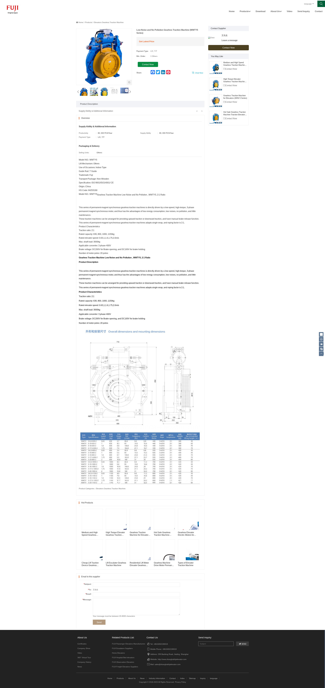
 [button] (130, 92)
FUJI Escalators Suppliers (122, 648)
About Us (276, 11)
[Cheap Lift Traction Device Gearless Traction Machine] (92, 549)
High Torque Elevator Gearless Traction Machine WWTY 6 (234, 80)
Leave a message (230, 40)
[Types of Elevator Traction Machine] (188, 549)
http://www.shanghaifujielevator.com (172, 659)
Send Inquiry (303, 11)
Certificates (81, 644)
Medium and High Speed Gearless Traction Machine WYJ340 (234, 63)
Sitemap (192, 678)
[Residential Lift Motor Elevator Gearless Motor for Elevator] (140, 549)
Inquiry (203, 678)
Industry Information (157, 678)
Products (245, 11)
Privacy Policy (180, 682)
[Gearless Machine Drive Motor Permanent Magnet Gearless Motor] (164, 549)
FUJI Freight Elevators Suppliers (125, 667)
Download (260, 11)
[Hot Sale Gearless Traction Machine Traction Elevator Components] (215, 117)
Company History (84, 662)
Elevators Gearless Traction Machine (109, 22)
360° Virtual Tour (84, 657)
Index (182, 678)
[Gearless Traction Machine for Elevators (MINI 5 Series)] (215, 100)
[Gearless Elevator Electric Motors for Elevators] (188, 519)
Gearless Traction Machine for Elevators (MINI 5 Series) (235, 96)
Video (289, 11)
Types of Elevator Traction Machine (185, 564)
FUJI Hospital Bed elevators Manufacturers (123, 658)
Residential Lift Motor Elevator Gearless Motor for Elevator (139, 564)
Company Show (83, 648)
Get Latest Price (146, 41)
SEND (242, 644)
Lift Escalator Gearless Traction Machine (116, 564)
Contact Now (228, 48)
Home (232, 11)
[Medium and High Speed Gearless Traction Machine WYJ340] (215, 67)
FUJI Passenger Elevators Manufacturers (128, 644)
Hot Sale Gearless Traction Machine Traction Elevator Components (234, 113)
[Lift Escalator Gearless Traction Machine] (116, 549)
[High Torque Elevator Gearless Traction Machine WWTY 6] (215, 84)
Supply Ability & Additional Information (96, 111)
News (79, 667)
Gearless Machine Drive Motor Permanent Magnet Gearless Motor (164, 564)
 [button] (78, 92)
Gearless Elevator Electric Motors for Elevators (186, 533)
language (213, 678)
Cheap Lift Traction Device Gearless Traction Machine (90, 564)
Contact (318, 11)
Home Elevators (118, 653)
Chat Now (197, 73)
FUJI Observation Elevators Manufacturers (123, 662)
